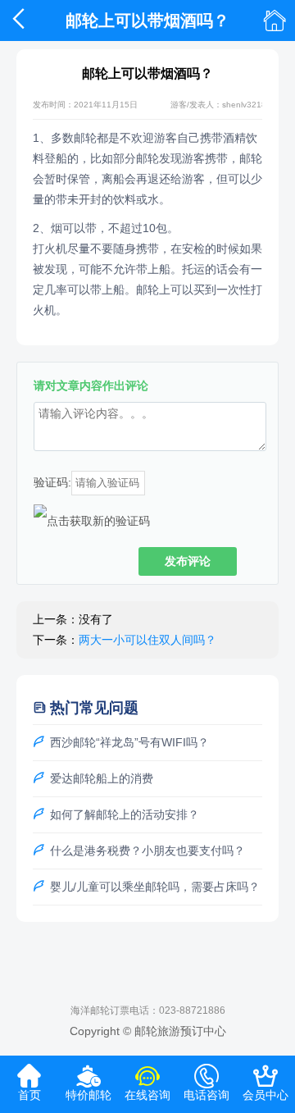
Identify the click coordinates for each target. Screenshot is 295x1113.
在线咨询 (147, 1088)
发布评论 (188, 561)
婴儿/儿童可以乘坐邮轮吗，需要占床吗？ (155, 886)
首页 (29, 1088)
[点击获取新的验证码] (92, 520)
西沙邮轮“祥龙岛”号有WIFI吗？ (129, 742)
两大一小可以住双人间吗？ (147, 639)
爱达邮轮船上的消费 (101, 778)
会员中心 (265, 1088)
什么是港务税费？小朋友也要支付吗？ (147, 850)
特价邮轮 (88, 1088)
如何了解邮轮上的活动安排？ (124, 814)
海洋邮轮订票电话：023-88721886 (147, 1010)
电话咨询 (206, 1088)
